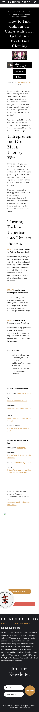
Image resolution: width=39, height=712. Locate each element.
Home (10, 12)
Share (21, 71)
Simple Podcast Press (24, 82)
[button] (4, 2)
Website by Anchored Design (19, 707)
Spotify (20, 77)
